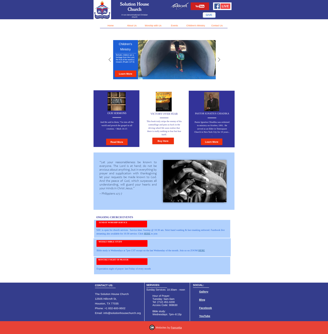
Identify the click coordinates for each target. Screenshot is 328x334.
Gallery (203, 291)
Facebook (205, 307)
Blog (202, 299)
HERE (147, 233)
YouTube (204, 316)
